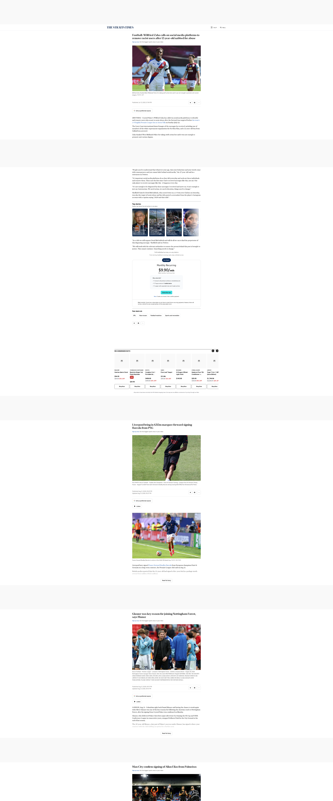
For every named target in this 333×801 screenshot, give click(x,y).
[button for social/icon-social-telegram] (190, 102)
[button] (213, 27)
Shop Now (122, 386)
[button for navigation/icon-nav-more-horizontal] (199, 102)
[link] (120, 27)
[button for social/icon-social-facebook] (194, 102)
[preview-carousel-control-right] (198, 222)
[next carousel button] (197, 649)
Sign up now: (135, 42)
